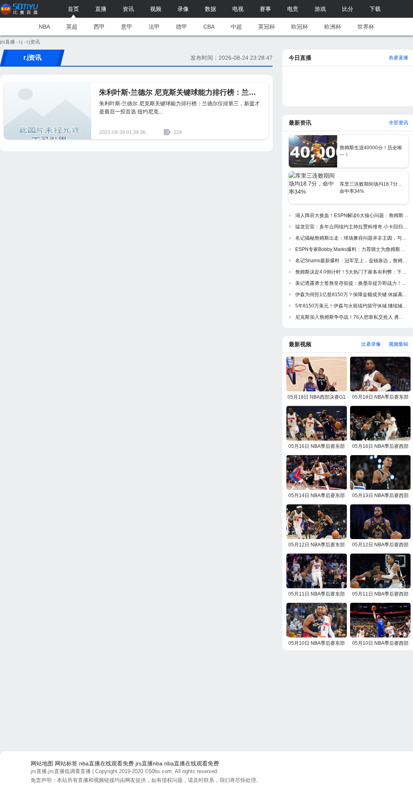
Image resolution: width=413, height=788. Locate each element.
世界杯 (365, 26)
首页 (73, 9)
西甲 (99, 26)
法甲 (154, 26)
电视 (238, 9)
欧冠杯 (299, 26)
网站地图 (42, 763)
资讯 (128, 9)
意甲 (126, 26)
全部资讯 (398, 122)
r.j (21, 42)
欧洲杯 (332, 26)
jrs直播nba (149, 763)
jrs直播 (7, 42)
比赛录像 (371, 344)
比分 (347, 9)
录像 (183, 9)
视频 (155, 9)
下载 (375, 9)
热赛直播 (398, 58)
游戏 (320, 9)
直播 (100, 9)
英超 (71, 26)
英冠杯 (266, 26)
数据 (210, 9)
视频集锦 (398, 344)
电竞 (292, 9)
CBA (209, 26)
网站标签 (66, 763)
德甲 (181, 26)
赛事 (265, 9)
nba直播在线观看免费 (106, 763)
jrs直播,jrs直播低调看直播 (61, 771)
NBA (44, 26)
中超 (236, 26)
